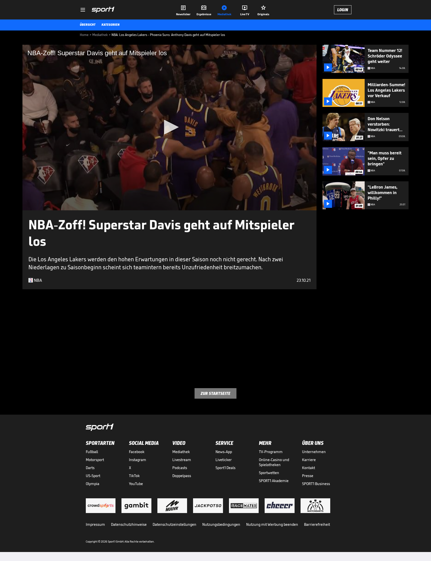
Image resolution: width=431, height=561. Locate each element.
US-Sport (93, 475)
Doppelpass (181, 475)
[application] (169, 127)
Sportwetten (269, 472)
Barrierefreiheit (317, 524)
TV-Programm (271, 451)
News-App (224, 451)
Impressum (95, 524)
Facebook (136, 451)
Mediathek (181, 451)
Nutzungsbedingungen (221, 524)
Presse (307, 475)
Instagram (137, 459)
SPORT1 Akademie (274, 480)
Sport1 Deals (225, 467)
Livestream (181, 459)
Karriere (309, 459)
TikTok (134, 475)
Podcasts (179, 467)
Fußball (92, 451)
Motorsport (95, 459)
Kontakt (308, 467)
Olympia (92, 483)
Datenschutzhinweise (129, 524)
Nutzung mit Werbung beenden (272, 524)
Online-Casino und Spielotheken (274, 462)
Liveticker (224, 459)
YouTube (136, 483)
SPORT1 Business (316, 483)
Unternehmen (314, 451)
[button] (170, 127)
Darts (90, 467)
